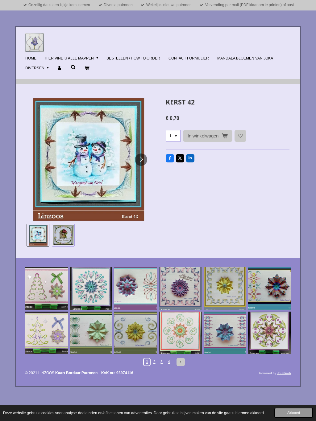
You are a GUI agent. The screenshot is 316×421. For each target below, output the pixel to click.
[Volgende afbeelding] (141, 159)
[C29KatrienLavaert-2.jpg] (135, 288)
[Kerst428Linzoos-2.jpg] (269, 333)
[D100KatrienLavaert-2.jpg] (225, 288)
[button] (38, 235)
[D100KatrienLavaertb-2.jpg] (180, 288)
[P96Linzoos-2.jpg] (91, 288)
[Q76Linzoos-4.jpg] (180, 333)
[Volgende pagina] (181, 362)
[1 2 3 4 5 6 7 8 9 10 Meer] (173, 136)
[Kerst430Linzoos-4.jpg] (46, 333)
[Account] (60, 68)
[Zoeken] (73, 67)
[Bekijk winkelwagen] (87, 68)
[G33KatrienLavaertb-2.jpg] (269, 288)
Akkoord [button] (293, 413)
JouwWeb (284, 373)
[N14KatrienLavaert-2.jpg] (91, 333)
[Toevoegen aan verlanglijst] (240, 136)
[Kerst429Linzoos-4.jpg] (46, 288)
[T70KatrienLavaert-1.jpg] (225, 333)
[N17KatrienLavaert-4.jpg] (135, 333)
